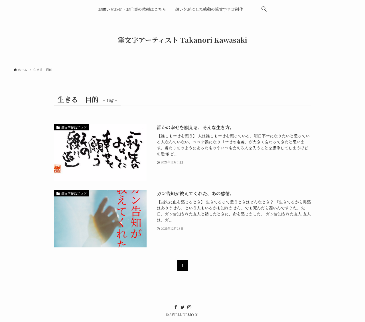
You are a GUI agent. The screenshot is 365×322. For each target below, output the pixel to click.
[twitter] (182, 307)
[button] (264, 9)
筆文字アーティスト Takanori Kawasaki (182, 39)
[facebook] (175, 307)
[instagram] (189, 307)
